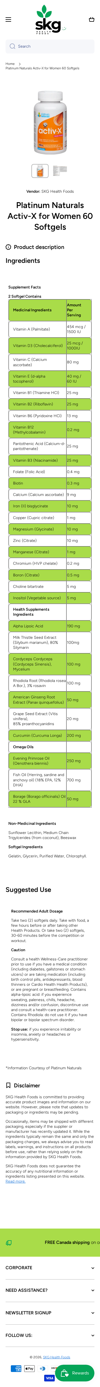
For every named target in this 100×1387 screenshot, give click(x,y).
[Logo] (50, 19)
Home (10, 64)
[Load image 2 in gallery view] (60, 171)
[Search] (10, 46)
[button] (91, 19)
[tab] (50, 277)
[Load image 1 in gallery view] (40, 171)
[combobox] (50, 46)
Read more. (16, 1181)
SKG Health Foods (56, 1357)
